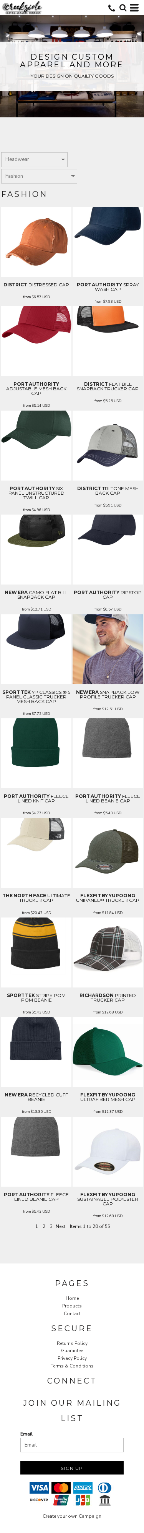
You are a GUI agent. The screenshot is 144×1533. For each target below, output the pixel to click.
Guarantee (72, 1351)
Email (26, 1434)
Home (72, 1298)
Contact (72, 1314)
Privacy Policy (72, 1358)
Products (72, 1306)
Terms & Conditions (72, 1366)
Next (60, 1226)
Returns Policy (72, 1343)
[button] (123, 7)
